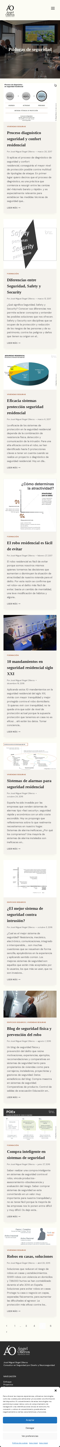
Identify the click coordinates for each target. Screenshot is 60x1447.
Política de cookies (20, 1443)
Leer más (13, 208)
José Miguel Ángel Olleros (22, 151)
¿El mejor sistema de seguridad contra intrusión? (25, 914)
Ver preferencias (30, 1436)
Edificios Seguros (16, 902)
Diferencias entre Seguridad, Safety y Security (24, 286)
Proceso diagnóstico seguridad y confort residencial (24, 138)
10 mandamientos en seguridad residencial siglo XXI (30, 667)
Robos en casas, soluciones (30, 1256)
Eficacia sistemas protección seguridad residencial (25, 406)
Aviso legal (33, 1443)
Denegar (30, 1428)
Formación (13, 274)
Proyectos (8, 1384)
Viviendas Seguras (16, 126)
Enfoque (7, 1381)
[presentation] (30, 102)
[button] (55, 1390)
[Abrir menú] (52, 8)
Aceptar (30, 1420)
